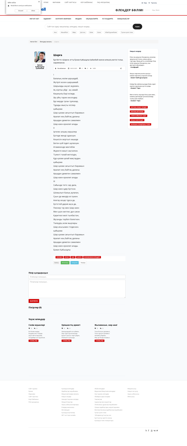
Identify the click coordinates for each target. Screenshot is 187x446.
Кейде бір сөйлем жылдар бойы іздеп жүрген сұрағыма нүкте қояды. (143, 85)
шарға (79, 257)
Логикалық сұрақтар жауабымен (106, 405)
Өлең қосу (131, 397)
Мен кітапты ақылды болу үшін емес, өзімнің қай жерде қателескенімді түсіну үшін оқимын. (142, 97)
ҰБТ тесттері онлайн (69, 415)
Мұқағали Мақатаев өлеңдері (105, 391)
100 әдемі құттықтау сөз (103, 415)
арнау (67, 257)
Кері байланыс (87, 2)
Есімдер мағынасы (68, 407)
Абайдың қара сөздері (102, 397)
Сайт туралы (33, 389)
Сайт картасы (70, 2)
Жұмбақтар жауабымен (70, 391)
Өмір (74, 32)
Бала (99, 32)
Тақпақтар (98, 399)
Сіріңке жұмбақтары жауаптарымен (107, 407)
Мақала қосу (132, 389)
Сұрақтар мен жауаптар (103, 402)
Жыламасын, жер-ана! (106, 325)
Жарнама (56, 2)
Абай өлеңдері (100, 389)
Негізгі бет (34, 19)
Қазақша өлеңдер (68, 389)
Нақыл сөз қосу (133, 391)
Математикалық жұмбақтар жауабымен (108, 410)
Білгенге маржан (63, 19)
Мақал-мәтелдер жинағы (70, 394)
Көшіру (83, 263)
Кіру (145, 3)
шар (73, 257)
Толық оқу (33, 340)
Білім (91, 32)
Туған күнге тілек (127, 32)
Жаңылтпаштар (67, 402)
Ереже (46, 2)
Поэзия (59, 257)
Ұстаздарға (107, 19)
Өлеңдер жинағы (46, 42)
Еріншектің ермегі (71, 325)
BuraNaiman (62, 68)
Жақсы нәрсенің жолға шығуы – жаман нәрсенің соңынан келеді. (141, 75)
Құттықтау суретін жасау (103, 418)
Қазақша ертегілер (68, 413)
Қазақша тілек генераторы (104, 420)
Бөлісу (57, 263)
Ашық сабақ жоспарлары (70, 405)
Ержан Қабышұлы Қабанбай (39, 66)
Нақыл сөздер (66, 397)
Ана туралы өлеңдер (102, 394)
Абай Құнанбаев (111, 32)
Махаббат (64, 32)
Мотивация (65, 410)
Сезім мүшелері (37, 325)
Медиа (78, 19)
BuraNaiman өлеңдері (92, 257)
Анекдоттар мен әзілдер (70, 399)
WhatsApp (65, 263)
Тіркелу (154, 3)
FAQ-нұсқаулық (103, 2)
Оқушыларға (92, 19)
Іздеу (137, 26)
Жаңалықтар (123, 19)
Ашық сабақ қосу (133, 394)
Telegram (74, 263)
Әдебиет (47, 19)
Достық (82, 32)
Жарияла (34, 301)
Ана (55, 32)
